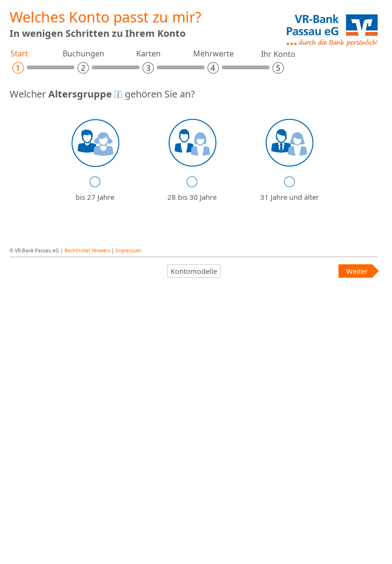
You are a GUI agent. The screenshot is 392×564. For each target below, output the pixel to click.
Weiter (357, 271)
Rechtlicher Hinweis (87, 250)
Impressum (128, 250)
